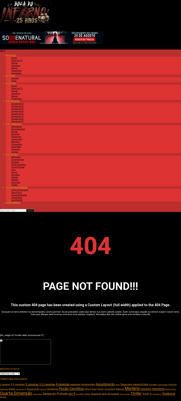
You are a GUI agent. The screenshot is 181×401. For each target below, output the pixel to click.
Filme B (87, 389)
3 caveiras (32, 384)
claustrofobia (140, 384)
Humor (100, 389)
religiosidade (37, 394)
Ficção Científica (71, 389)
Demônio (172, 384)
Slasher (87, 394)
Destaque (4, 389)
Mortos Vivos (170, 389)
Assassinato (88, 384)
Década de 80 (33, 389)
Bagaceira (126, 384)
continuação (162, 385)
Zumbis (3, 397)
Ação (118, 385)
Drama (12, 389)
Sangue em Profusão (55, 393)
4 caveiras (63, 384)
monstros (158, 389)
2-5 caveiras (18, 384)
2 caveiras (5, 384)
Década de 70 (21, 389)
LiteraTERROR (109, 389)
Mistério (132, 388)
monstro (145, 389)
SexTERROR (80, 394)
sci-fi (72, 393)
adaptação (75, 384)
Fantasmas (52, 389)
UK (150, 394)
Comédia (153, 385)
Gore (94, 389)
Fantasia (43, 389)
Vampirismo (156, 394)
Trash (145, 393)
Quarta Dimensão (16, 393)
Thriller (136, 393)
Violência (168, 393)
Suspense (96, 394)
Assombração (105, 384)
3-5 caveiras (47, 384)
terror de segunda (110, 394)
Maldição (120, 389)
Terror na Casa (125, 394)
